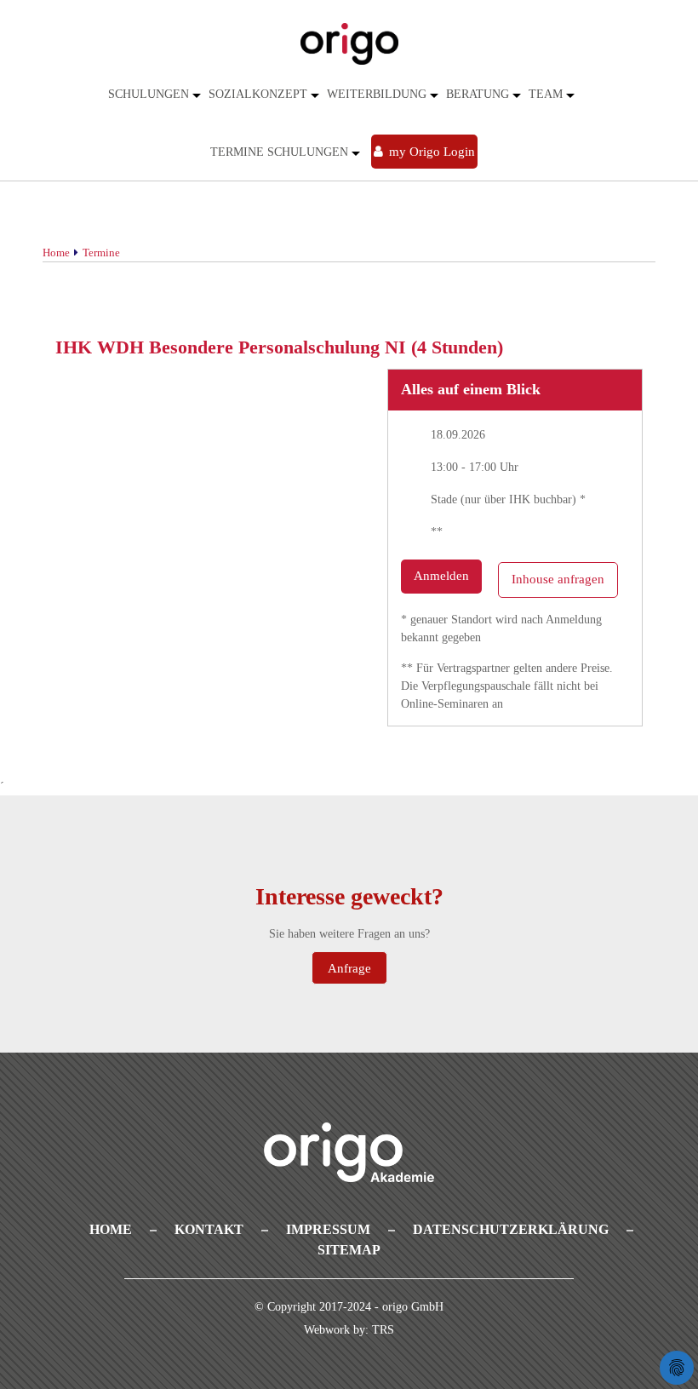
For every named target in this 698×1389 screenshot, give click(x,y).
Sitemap (349, 1250)
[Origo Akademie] (349, 1152)
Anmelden (441, 576)
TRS (383, 1330)
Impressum (328, 1229)
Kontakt (208, 1229)
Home (110, 1229)
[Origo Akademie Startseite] (349, 44)
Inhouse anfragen (558, 579)
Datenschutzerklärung (511, 1229)
